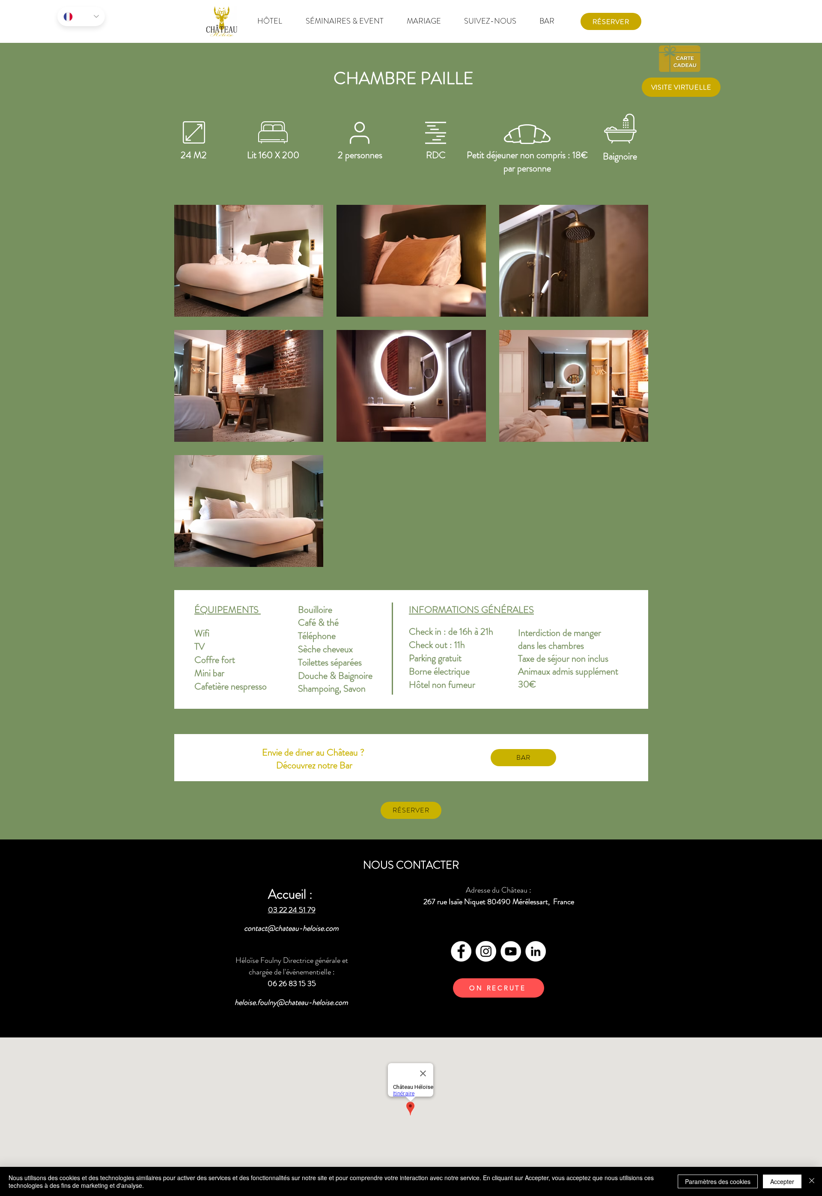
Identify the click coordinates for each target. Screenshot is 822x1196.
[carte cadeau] (681, 58)
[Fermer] (812, 1181)
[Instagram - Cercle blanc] (486, 951)
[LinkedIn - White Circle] (535, 951)
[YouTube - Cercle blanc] (510, 951)
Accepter (782, 1181)
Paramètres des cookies (718, 1181)
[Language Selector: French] (81, 16)
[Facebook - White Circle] (461, 951)
